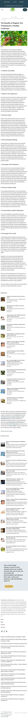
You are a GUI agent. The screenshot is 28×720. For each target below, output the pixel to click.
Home (12, 17)
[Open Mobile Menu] (2, 9)
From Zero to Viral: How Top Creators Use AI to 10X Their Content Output (13, 647)
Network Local (7, 715)
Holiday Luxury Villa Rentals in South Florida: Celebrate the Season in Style (14, 640)
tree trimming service (20, 273)
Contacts (3, 627)
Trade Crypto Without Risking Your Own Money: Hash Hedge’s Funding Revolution (13, 679)
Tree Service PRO (4, 716)
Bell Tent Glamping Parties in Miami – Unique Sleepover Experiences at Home (14, 665)
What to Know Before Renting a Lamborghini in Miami (13, 636)
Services (3, 624)
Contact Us (9, 586)
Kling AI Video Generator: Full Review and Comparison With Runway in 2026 (13, 652)
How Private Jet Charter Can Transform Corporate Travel (14, 643)
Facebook (7, 1)
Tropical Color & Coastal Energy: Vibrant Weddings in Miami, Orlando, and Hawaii (13, 670)
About (2, 619)
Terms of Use (17, 712)
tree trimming (8, 256)
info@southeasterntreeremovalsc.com (14, 5)
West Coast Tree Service (6, 431)
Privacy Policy (24, 712)
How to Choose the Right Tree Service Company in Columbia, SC (12, 695)
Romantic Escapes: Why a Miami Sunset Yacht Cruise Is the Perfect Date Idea (14, 687)
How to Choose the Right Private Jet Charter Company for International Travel (13, 656)
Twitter (22, 1)
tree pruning (3, 240)
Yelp (15, 1)
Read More (9, 302)
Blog (16, 17)
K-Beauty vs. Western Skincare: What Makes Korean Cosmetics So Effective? (13, 661)
